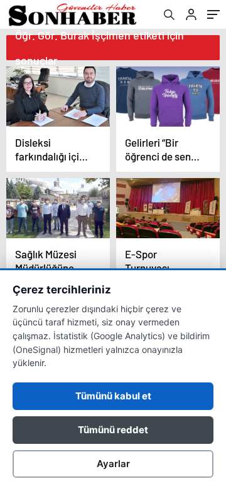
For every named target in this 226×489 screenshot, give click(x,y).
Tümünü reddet (113, 430)
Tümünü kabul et (113, 396)
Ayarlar (113, 464)
